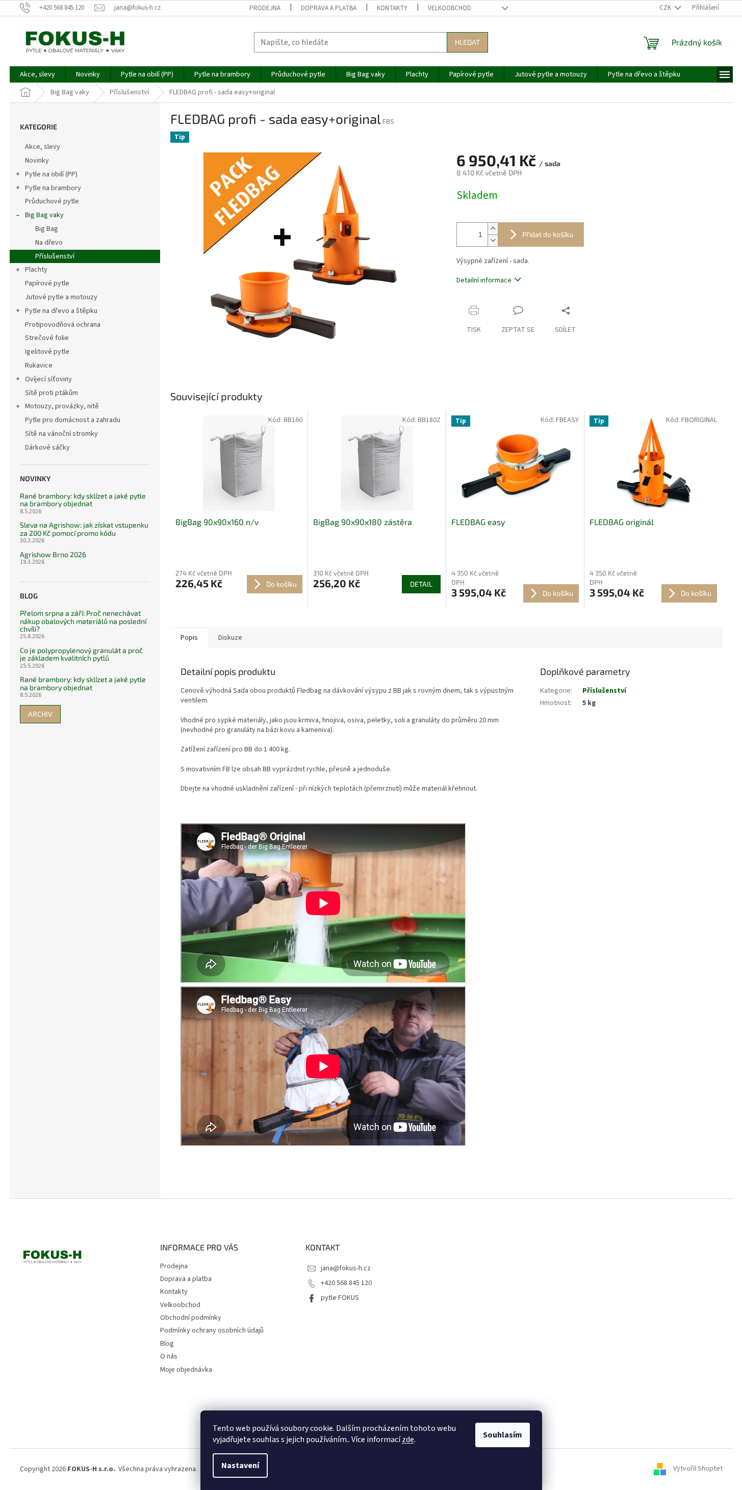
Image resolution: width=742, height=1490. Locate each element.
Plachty (36, 270)
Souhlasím (502, 1435)
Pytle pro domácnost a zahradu (72, 420)
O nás (168, 1356)
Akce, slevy (42, 147)
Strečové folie (47, 338)
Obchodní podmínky (190, 1318)
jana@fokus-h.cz (346, 1268)
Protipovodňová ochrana (62, 325)
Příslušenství (54, 256)
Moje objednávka (186, 1370)
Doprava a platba (328, 8)
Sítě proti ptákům (51, 393)
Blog (167, 1344)
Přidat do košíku (547, 234)
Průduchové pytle (52, 201)
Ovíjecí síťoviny (48, 379)
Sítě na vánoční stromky (61, 434)
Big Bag (46, 229)
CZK (666, 7)
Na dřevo (49, 243)
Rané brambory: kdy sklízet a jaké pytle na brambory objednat (83, 500)
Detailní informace (483, 280)
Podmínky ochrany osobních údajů (212, 1330)
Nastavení (240, 1465)
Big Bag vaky (44, 215)
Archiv (40, 714)
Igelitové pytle (47, 352)
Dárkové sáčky (47, 447)
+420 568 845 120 (346, 1283)
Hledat (467, 42)
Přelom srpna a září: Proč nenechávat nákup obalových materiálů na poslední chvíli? (83, 621)
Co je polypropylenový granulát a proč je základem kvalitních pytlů (81, 654)
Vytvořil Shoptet (698, 1469)
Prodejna (264, 8)
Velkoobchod (449, 8)
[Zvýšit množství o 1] (493, 228)
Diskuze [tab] (230, 638)
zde (408, 1439)
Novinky (37, 160)
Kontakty (392, 8)
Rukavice (39, 365)
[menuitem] (37, 74)
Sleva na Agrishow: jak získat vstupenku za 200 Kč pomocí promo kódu (84, 529)
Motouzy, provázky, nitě (62, 406)
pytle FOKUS (340, 1298)
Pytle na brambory (53, 188)
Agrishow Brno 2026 (53, 554)
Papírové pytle (47, 283)
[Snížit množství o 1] (493, 240)
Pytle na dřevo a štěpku (61, 311)
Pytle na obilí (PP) (51, 174)
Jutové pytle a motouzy (61, 297)
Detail (421, 584)
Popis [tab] (189, 638)
